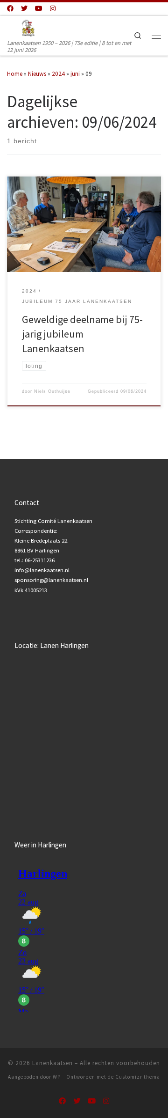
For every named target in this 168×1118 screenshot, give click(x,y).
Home (14, 74)
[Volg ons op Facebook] (10, 9)
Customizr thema (137, 1077)
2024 (58, 74)
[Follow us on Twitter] (24, 9)
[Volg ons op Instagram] (53, 9)
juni (75, 74)
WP (57, 1077)
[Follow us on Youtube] (38, 9)
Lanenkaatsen (52, 1063)
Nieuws (37, 74)
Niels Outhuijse (52, 391)
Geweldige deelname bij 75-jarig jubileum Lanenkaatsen (82, 334)
